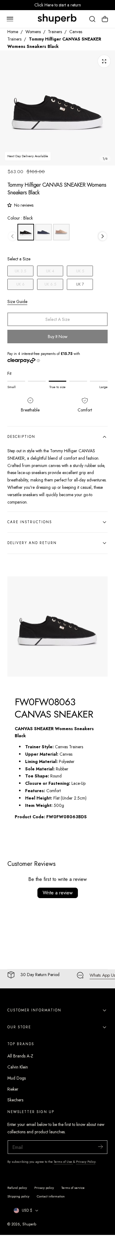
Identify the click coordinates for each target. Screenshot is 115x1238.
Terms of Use (63, 1161)
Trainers (55, 32)
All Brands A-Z (20, 1056)
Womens (33, 32)
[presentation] (102, 236)
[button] (9, 19)
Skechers (15, 1100)
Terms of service (73, 1187)
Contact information (51, 1196)
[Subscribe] (100, 1146)
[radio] (25, 232)
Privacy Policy (85, 1161)
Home (12, 32)
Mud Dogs (16, 1078)
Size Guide (17, 301)
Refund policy (17, 1187)
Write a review (58, 892)
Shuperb (29, 1224)
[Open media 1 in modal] (104, 61)
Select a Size (18, 259)
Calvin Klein (17, 1067)
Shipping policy (18, 1196)
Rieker (12, 1089)
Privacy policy (44, 1187)
